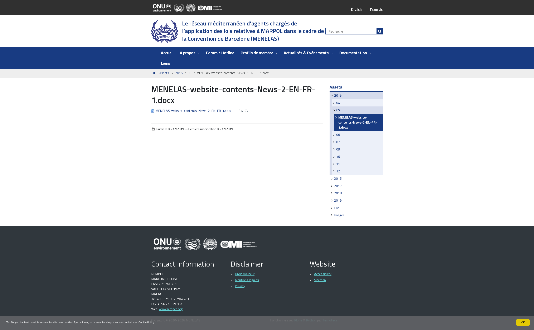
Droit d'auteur (244, 273)
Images (339, 214)
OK (523, 322)
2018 (338, 193)
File (336, 207)
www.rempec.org (171, 308)
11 (338, 163)
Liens (165, 63)
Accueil (167, 52)
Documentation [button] (353, 52)
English (356, 9)
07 (338, 141)
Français (376, 9)
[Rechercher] (380, 31)
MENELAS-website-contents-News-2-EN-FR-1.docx (193, 110)
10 (338, 156)
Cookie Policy (146, 322)
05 (189, 73)
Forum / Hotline (220, 52)
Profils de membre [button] (257, 52)
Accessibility (322, 273)
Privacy (240, 285)
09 (338, 149)
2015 (179, 73)
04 (338, 102)
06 (338, 134)
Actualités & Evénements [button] (306, 52)
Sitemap (320, 279)
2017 (338, 185)
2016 (338, 178)
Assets (164, 73)
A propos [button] (187, 52)
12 (338, 171)
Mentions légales (247, 279)
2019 (338, 200)
